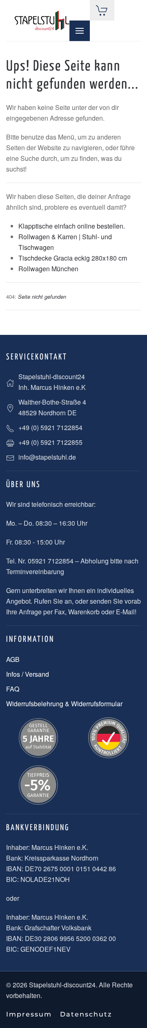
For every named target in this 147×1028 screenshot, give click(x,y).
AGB (13, 659)
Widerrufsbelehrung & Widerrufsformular (64, 703)
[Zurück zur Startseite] (41, 21)
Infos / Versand (27, 674)
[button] (79, 31)
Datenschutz (86, 1014)
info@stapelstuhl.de (47, 457)
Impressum (29, 1014)
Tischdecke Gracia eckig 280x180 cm (72, 258)
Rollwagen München (48, 268)
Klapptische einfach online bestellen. (71, 226)
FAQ (12, 689)
